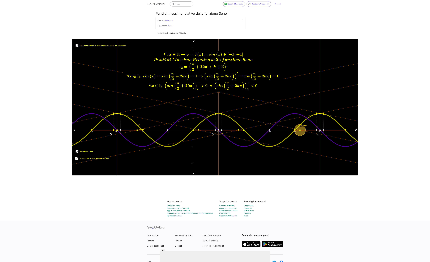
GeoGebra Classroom (260, 4)
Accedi (278, 4)
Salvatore (168, 20)
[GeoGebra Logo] (155, 4)
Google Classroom (235, 4)
